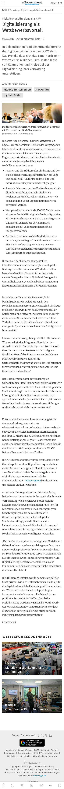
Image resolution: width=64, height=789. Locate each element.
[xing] (22, 785)
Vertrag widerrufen (49, 753)
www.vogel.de (39, 775)
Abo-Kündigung (40, 756)
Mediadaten (13, 756)
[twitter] (12, 785)
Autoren (53, 756)
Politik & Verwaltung (10, 10)
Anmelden (57, 3)
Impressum (11, 750)
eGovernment (33, 480)
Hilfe (36, 753)
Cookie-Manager (26, 750)
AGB (37, 750)
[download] (51, 785)
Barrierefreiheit (25, 753)
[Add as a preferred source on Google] (32, 743)
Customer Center (49, 750)
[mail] (42, 785)
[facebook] (4, 785)
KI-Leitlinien (26, 756)
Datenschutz (10, 753)
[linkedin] (32, 785)
